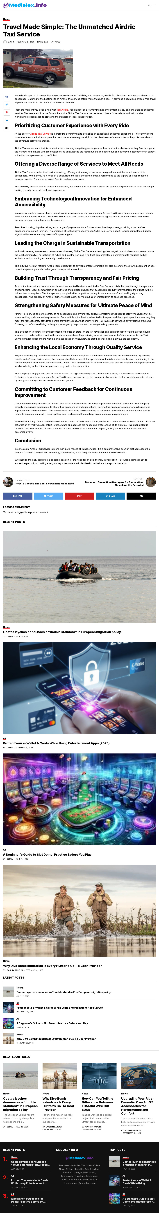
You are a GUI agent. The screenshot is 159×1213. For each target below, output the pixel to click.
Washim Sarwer (15, 970)
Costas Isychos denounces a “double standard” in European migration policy (62, 632)
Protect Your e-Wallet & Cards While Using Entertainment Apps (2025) (56, 743)
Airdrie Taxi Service (40, 133)
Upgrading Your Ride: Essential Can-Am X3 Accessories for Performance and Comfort (137, 1106)
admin (11, 42)
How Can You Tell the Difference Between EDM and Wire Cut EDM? (97, 1104)
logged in (22, 512)
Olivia (10, 636)
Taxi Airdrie (62, 109)
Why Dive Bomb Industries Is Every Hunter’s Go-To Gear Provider (52, 966)
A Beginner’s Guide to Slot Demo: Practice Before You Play (47, 854)
